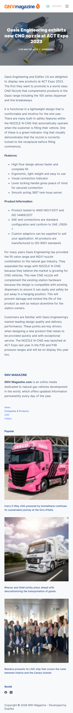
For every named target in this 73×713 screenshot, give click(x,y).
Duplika (9, 708)
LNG (6, 414)
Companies (48, 49)
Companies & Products (16, 411)
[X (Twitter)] (11, 692)
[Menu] (67, 6)
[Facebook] (5, 692)
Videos (8, 418)
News (7, 407)
